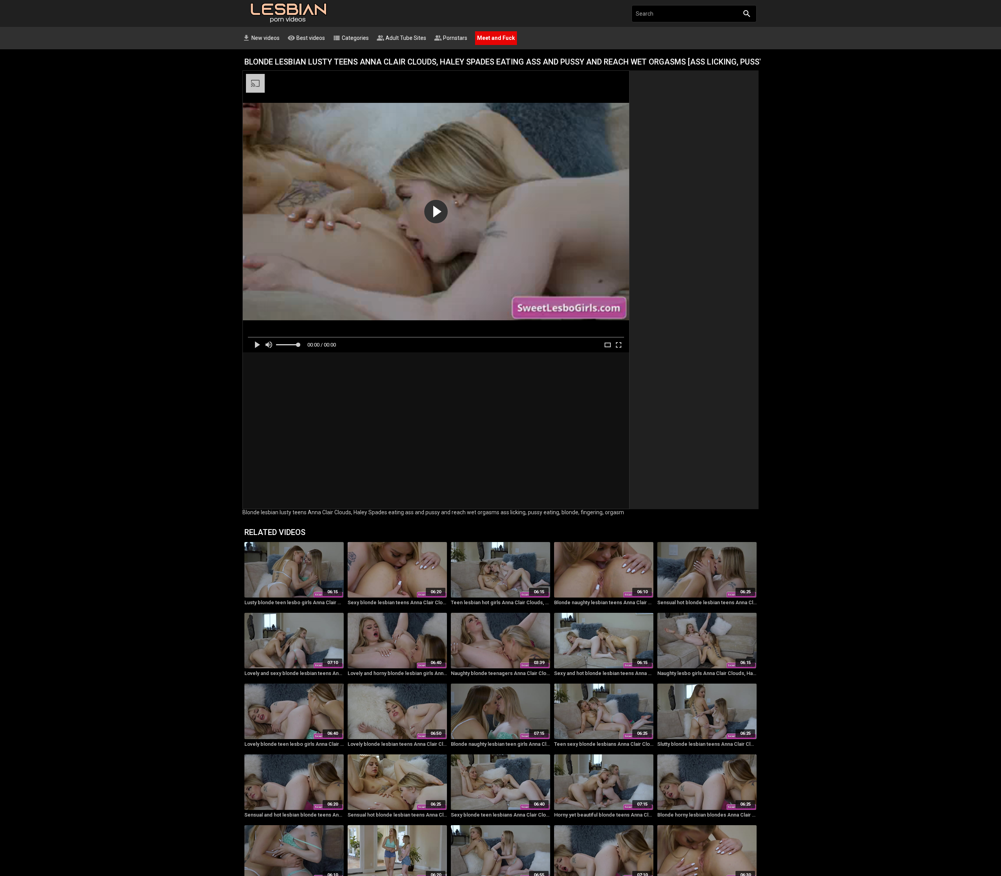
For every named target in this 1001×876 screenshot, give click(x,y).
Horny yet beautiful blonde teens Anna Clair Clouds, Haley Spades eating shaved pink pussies (603, 815)
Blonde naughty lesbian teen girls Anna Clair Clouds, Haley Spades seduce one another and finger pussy (500, 744)
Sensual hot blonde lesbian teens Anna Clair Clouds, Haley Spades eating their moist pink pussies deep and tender (397, 815)
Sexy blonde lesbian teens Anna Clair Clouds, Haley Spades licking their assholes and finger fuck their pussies (397, 602)
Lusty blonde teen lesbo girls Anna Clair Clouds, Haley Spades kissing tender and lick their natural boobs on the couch (294, 602)
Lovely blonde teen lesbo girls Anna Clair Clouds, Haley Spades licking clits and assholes (294, 744)
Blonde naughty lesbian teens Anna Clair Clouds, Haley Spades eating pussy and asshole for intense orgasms (603, 602)
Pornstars (450, 38)
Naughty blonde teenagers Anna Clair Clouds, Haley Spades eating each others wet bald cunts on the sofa (500, 673)
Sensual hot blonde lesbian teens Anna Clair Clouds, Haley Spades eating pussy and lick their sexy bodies (707, 602)
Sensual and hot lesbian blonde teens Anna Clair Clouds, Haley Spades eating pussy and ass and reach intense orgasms (294, 815)
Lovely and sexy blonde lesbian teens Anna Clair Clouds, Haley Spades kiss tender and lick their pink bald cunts (294, 673)
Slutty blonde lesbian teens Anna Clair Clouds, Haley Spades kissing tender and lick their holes (707, 744)
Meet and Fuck (496, 38)
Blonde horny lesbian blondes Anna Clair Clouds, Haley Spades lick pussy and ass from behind (707, 815)
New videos (261, 38)
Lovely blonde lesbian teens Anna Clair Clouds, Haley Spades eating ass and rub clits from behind (397, 744)
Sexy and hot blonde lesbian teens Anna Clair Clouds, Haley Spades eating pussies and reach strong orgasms (603, 673)
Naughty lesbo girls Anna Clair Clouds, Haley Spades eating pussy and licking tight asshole (707, 673)
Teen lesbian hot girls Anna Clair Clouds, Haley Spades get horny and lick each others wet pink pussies (500, 602)
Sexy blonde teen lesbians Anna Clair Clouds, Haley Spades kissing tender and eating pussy (500, 815)
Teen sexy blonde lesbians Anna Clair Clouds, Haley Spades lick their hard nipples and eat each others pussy (603, 744)
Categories (351, 38)
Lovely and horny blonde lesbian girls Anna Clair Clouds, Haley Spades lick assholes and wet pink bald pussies (397, 673)
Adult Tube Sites (401, 38)
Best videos (306, 38)
